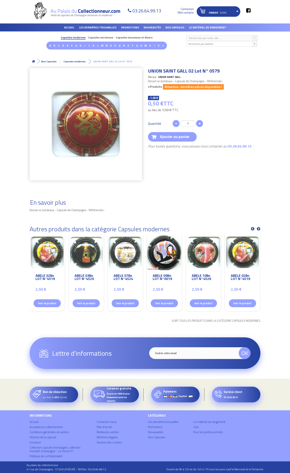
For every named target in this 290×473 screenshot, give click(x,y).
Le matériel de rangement (207, 27)
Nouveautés (152, 27)
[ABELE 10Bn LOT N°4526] (203, 252)
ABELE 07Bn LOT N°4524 (123, 277)
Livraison (35, 442)
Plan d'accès (104, 427)
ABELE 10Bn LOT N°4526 (201, 277)
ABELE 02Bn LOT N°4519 (45, 277)
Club (196, 427)
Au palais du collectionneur (46, 427)
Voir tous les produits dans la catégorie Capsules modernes (216, 321)
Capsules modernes (73, 37)
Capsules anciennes (100, 37)
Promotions (130, 27)
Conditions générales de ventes (49, 432)
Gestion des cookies (109, 442)
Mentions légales (107, 437)
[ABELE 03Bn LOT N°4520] (86, 252)
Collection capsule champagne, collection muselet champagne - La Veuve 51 (55, 449)
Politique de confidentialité (46, 456)
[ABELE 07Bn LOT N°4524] (125, 252)
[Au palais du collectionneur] (79, 11)
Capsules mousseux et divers (134, 37)
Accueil (69, 27)
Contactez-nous (107, 422)
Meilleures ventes (108, 432)
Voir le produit (47, 303)
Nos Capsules (175, 27)
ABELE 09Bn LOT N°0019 (162, 277)
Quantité (154, 123)
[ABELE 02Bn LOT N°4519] (47, 252)
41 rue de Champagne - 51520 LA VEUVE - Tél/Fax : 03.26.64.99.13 (66, 469)
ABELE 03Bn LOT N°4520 (84, 277)
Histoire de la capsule (43, 437)
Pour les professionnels (208, 432)
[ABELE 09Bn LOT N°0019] (164, 252)
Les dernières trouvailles (97, 27)
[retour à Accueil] (33, 61)
